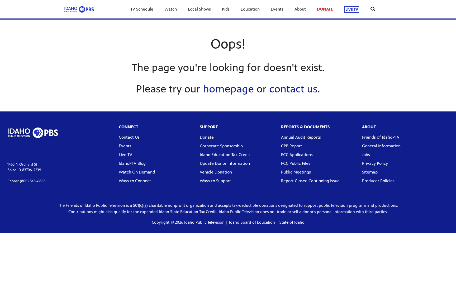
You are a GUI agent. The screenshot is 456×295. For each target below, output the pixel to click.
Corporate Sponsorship (221, 145)
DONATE (325, 9)
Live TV (125, 154)
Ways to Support (215, 180)
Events (277, 9)
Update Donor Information (225, 163)
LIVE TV (351, 9)
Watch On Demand (137, 172)
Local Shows (199, 9)
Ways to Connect (135, 180)
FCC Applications (297, 154)
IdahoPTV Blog (132, 163)
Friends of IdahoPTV (381, 137)
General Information (381, 145)
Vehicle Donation (216, 172)
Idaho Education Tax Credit (225, 154)
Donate (207, 137)
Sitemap (370, 172)
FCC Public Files (295, 163)
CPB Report (291, 145)
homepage (228, 89)
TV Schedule (141, 9)
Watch (170, 9)
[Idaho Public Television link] (79, 9)
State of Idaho (292, 222)
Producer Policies (378, 180)
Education (250, 9)
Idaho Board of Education (252, 222)
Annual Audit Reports (301, 137)
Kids (226, 9)
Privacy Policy (375, 163)
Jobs (366, 154)
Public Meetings (296, 172)
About (300, 9)
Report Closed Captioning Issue (310, 180)
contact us (293, 89)
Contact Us (129, 137)
